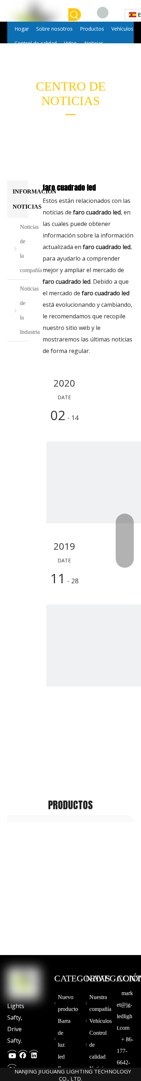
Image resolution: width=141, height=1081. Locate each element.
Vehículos (100, 1021)
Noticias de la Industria (24, 310)
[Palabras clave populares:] (74, 14)
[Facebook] (102, 12)
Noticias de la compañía (24, 248)
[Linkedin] (33, 1053)
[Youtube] (12, 1053)
